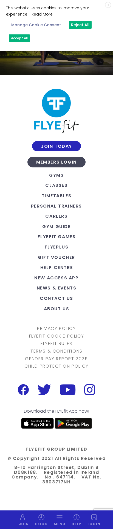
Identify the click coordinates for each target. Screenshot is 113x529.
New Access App (56, 278)
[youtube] (67, 389)
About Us (56, 309)
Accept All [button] (19, 38)
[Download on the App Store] (37, 423)
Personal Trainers (56, 206)
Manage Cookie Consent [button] (36, 25)
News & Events (57, 288)
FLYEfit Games (57, 237)
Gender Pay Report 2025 (56, 358)
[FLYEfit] (56, 111)
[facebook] (23, 389)
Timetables (57, 196)
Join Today (56, 146)
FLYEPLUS (57, 247)
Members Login (56, 162)
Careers (56, 216)
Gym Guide (56, 226)
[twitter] (44, 389)
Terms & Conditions (56, 351)
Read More (42, 14)
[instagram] (90, 389)
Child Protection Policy (56, 366)
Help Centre (56, 267)
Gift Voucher (56, 257)
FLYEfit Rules (56, 343)
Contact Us (56, 298)
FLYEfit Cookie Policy (56, 336)
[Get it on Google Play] (73, 423)
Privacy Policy (56, 328)
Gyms (56, 175)
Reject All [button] (80, 25)
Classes (56, 185)
